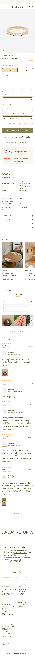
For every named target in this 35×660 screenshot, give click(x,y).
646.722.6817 (5, 591)
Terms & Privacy (23, 603)
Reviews (4, 608)
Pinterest (21, 593)
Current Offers (7, 636)
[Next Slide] (31, 320)
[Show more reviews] (17, 513)
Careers (4, 611)
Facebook (21, 591)
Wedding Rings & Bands (8, 55)
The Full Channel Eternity (15, 391)
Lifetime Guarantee (8, 624)
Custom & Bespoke (8, 606)
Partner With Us (7, 615)
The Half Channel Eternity (15, 354)
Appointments (6, 604)
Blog (3, 613)
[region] (17, 320)
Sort (3, 337)
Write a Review (20, 332)
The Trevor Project (20, 552)
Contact (5, 631)
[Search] (25, 6)
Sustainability (6, 609)
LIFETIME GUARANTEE (24, 2)
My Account (6, 633)
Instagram (22, 589)
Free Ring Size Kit (7, 635)
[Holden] (17, 7)
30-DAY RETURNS (14, 2)
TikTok (20, 595)
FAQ (3, 623)
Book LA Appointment (8, 279)
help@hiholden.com (9, 589)
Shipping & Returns (8, 626)
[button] (17, 302)
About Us (5, 603)
